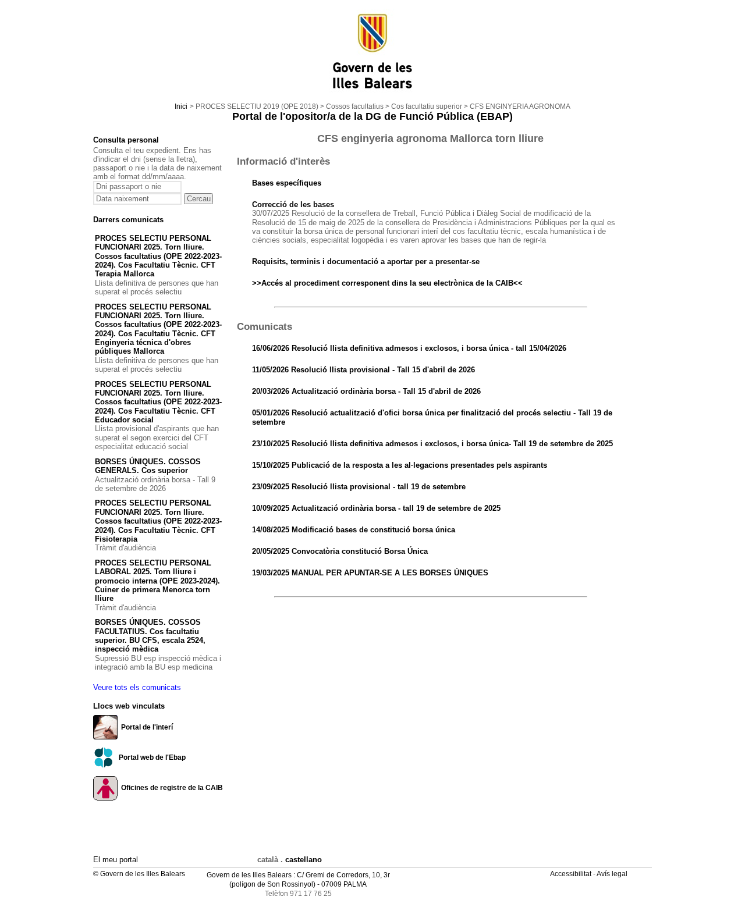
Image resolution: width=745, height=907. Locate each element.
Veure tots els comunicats (137, 687)
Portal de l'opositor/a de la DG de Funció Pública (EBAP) (372, 116)
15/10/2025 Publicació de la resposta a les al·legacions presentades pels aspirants (399, 465)
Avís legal (613, 873)
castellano (303, 859)
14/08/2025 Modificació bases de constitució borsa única (353, 529)
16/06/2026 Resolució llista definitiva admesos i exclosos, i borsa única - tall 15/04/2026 (409, 348)
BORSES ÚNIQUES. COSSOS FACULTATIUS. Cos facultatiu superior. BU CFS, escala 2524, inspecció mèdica (150, 635)
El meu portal (115, 859)
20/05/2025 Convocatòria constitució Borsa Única (340, 551)
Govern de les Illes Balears (249, 875)
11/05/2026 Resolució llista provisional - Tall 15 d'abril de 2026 (363, 369)
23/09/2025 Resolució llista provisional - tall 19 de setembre (359, 486)
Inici (181, 106)
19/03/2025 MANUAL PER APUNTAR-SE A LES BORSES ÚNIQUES (370, 572)
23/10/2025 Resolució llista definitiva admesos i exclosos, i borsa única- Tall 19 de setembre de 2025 (432, 443)
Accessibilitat (571, 873)
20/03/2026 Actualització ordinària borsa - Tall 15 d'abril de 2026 (366, 391)
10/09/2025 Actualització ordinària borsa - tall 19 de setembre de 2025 (376, 508)
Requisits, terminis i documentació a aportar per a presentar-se (366, 261)
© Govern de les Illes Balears (139, 873)
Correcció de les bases (293, 204)
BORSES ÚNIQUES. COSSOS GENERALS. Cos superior (148, 466)
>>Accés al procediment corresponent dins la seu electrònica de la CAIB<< (387, 283)
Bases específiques (286, 183)
